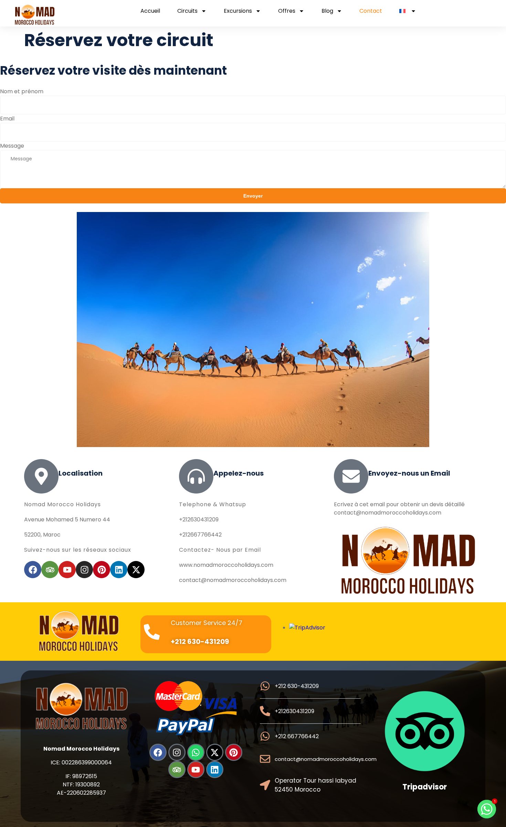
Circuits (187, 11)
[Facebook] (32, 569)
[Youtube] (67, 569)
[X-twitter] (136, 569)
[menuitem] (408, 11)
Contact (370, 11)
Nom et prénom (21, 91)
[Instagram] (84, 569)
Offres (286, 11)
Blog (327, 11)
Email (7, 119)
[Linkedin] (118, 569)
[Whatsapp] (195, 752)
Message (12, 146)
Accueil (150, 11)
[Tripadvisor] (50, 569)
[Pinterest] (101, 569)
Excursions (238, 11)
